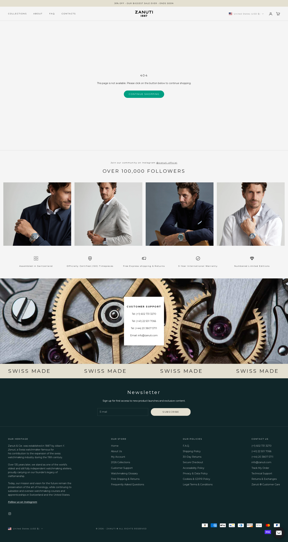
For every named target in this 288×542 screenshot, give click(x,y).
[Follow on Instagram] (9, 513)
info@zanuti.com (261, 462)
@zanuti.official (166, 162)
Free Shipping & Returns (125, 478)
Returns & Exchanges (264, 478)
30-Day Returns (192, 456)
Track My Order (260, 467)
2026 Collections (120, 462)
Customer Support (122, 467)
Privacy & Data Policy (195, 473)
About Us (116, 451)
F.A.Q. (186, 445)
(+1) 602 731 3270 (262, 445)
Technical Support (262, 473)
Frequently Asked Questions (127, 484)
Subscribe (170, 411)
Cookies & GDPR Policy (196, 478)
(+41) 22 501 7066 (261, 451)
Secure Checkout (193, 462)
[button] (279, 533)
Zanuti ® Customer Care (266, 484)
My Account (118, 456)
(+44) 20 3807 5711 (262, 456)
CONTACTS (69, 13)
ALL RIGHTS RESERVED (133, 528)
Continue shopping (144, 94)
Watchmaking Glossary (124, 473)
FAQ (52, 13)
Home (114, 445)
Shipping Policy (192, 451)
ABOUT (38, 13)
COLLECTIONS (17, 13)
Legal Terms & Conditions (197, 484)
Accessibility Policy (193, 467)
